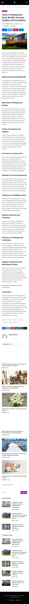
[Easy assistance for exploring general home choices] (14, 467)
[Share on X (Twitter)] (10, 29)
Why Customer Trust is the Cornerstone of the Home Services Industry (14, 364)
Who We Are (19, 600)
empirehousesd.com (14, 597)
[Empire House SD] (14, 2)
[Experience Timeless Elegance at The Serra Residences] (6, 527)
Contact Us (11, 600)
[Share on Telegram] (21, 29)
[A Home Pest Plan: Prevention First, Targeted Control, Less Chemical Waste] (6, 515)
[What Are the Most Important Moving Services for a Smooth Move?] (14, 377)
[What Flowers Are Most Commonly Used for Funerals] (14, 400)
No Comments (6, 26)
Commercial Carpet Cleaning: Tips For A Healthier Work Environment (17, 504)
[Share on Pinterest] (15, 29)
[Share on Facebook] (4, 29)
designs (15, 319)
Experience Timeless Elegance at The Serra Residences (18, 526)
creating (9, 319)
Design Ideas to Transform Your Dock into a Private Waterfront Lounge (14, 454)
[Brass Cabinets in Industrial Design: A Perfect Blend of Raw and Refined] (14, 422)
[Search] (26, 2)
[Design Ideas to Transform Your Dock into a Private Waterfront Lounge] (14, 445)
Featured (5, 11)
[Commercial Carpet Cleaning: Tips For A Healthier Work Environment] (6, 504)
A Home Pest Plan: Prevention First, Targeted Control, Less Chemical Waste (19, 516)
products (5, 322)
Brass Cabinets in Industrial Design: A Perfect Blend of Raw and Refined (12, 432)
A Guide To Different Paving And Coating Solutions (17, 573)
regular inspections (13, 322)
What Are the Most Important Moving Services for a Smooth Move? (13, 387)
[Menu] (3, 2)
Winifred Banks (13, 334)
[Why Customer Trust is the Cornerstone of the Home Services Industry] (14, 355)
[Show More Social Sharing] (25, 29)
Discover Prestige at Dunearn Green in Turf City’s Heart (18, 582)
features (21, 319)
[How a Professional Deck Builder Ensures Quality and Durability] (14, 41)
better (4, 319)
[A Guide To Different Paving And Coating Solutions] (6, 573)
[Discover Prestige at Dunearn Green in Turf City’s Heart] (6, 583)
